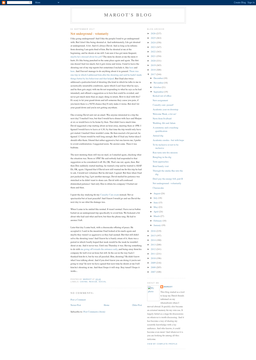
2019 (153, 65)
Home (106, 305)
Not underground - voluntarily (167, 183)
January (157, 225)
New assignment (160, 100)
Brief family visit (161, 166)
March (157, 216)
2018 (153, 69)
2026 (153, 33)
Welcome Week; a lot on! (164, 113)
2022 (153, 51)
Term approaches (161, 161)
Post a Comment (78, 299)
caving (84, 282)
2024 (153, 42)
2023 (153, 47)
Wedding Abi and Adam (164, 123)
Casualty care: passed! (163, 104)
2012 (153, 249)
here (131, 67)
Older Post (137, 305)
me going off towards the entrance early (99, 249)
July (156, 197)
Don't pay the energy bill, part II (168, 178)
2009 (153, 262)
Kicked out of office (162, 95)
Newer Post (76, 305)
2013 (153, 244)
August (157, 193)
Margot (168, 287)
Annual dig (158, 135)
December (159, 78)
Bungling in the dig (162, 157)
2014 (153, 240)
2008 (153, 267)
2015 (153, 235)
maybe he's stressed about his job (86, 56)
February (158, 220)
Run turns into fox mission (165, 152)
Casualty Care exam (109, 194)
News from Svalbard (162, 118)
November (159, 82)
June (156, 202)
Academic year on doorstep (165, 109)
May (156, 207)
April (156, 211)
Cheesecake (158, 187)
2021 (153, 56)
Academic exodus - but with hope (168, 140)
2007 (153, 271)
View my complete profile (162, 344)
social (102, 282)
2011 (153, 253)
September (159, 91)
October (158, 87)
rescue (93, 282)
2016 (153, 230)
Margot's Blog (128, 15)
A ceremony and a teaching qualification (165, 129)
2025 (153, 37)
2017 (153, 74)
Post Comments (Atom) (94, 311)
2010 (153, 258)
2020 (153, 60)
